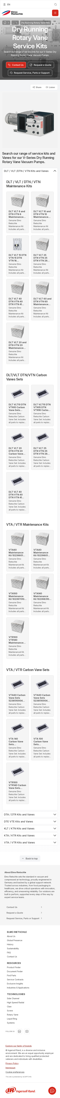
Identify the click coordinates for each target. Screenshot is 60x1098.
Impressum (10, 1068)
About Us (11, 936)
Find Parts (11, 975)
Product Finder (14, 967)
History (10, 944)
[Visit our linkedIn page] (19, 1031)
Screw (10, 1010)
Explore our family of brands (19, 1046)
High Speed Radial (15, 1002)
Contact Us (12, 956)
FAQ (9, 952)
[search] (55, 4)
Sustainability (13, 948)
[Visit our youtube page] (27, 1031)
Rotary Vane (12, 1014)
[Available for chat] (52, 1091)
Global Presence (14, 940)
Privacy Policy (12, 1063)
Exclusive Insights (15, 983)
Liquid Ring (12, 1019)
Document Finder (15, 971)
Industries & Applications (18, 987)
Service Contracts (15, 979)
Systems (11, 1023)
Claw (9, 1006)
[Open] (55, 13)
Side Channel (13, 998)
